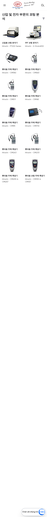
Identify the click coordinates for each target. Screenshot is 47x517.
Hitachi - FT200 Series (11, 46)
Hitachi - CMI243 (9, 153)
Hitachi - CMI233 (32, 153)
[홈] (23, 5)
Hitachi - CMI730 (32, 126)
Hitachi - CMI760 (9, 73)
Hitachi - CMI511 (9, 100)
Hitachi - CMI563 (32, 73)
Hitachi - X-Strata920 (34, 46)
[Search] (43, 5)
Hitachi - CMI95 (8, 126)
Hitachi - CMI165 (32, 100)
